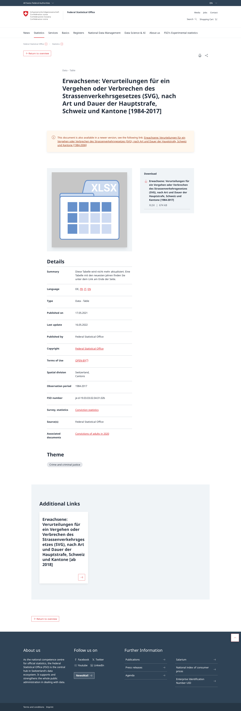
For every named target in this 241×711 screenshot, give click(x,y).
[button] (26, 33)
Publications (133, 659)
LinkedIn (99, 665)
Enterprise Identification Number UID (190, 681)
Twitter (100, 659)
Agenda (130, 675)
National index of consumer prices (192, 669)
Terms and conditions (33, 707)
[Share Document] (206, 55)
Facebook (83, 659)
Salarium (181, 659)
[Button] (81, 577)
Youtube (82, 665)
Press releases (134, 667)
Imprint (49, 707)
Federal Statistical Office (81, 12)
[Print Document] (200, 55)
